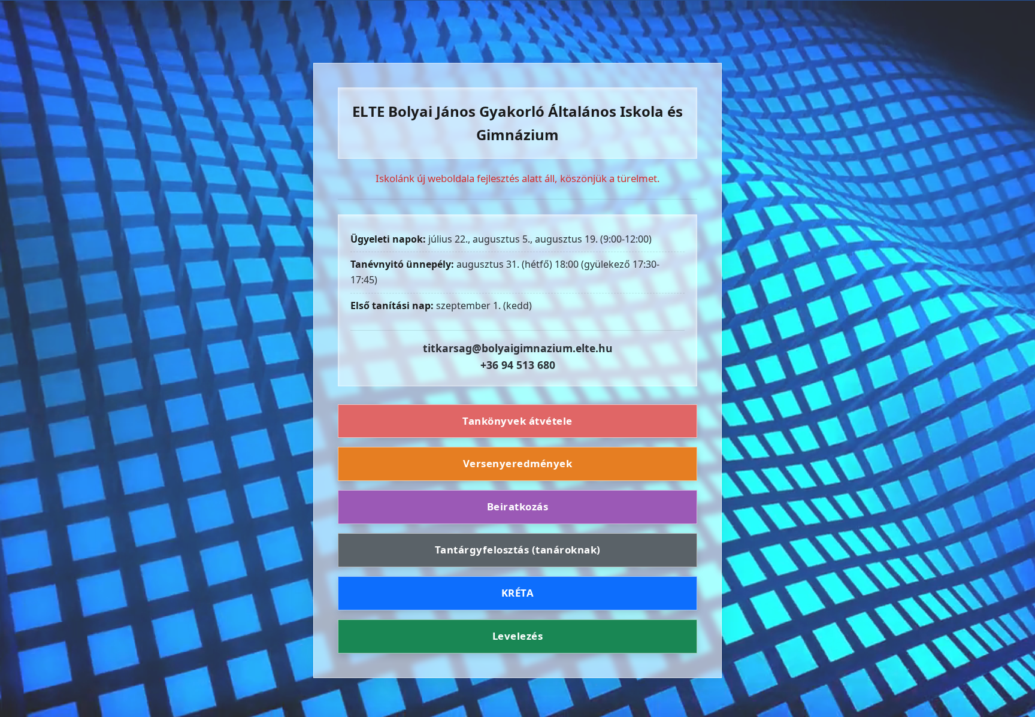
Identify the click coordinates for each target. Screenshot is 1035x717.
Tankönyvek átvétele (517, 421)
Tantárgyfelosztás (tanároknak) (518, 549)
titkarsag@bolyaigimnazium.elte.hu (518, 348)
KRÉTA (517, 593)
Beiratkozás (518, 506)
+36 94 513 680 (517, 365)
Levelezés (517, 636)
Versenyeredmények (518, 463)
